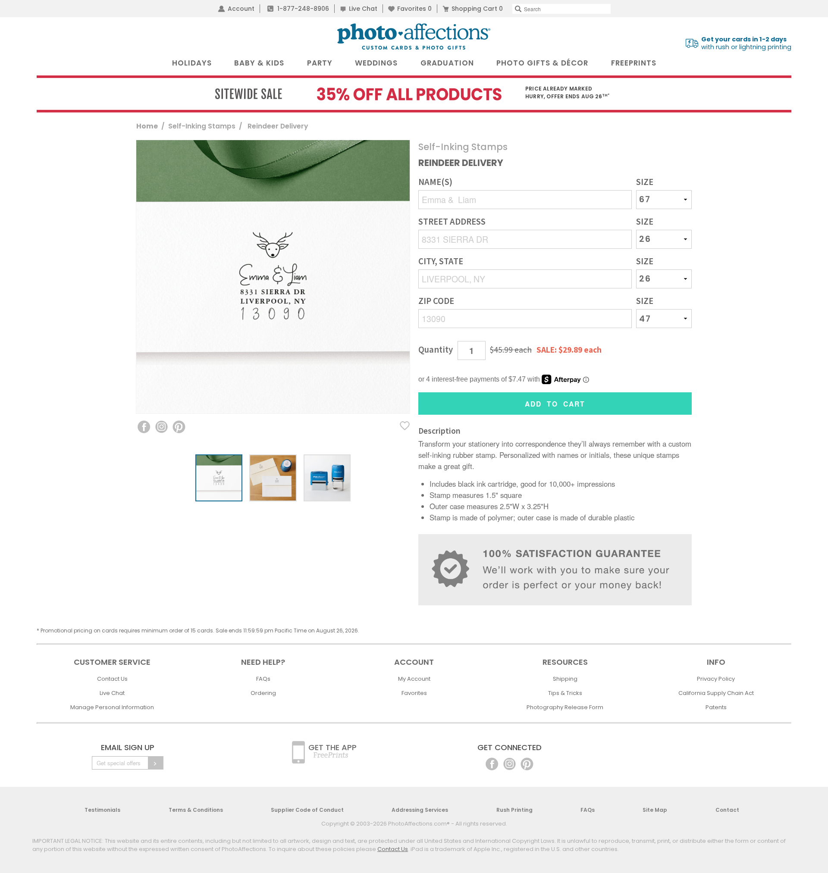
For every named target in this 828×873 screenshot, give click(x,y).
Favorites (414, 8)
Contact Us (112, 679)
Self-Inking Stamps (201, 126)
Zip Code (436, 301)
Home (147, 126)
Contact (727, 810)
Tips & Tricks (565, 693)
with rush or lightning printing (746, 43)
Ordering (263, 693)
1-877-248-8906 (303, 8)
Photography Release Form (565, 707)
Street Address (452, 222)
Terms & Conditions (196, 810)
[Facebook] (491, 763)
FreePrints (633, 63)
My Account (414, 679)
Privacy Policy (716, 679)
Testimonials (102, 810)
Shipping (565, 679)
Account (241, 8)
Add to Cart (555, 404)
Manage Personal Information (112, 707)
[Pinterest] (527, 763)
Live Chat (363, 8)
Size (644, 182)
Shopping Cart (477, 8)
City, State (440, 262)
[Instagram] (509, 763)
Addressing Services (420, 810)
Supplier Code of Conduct (307, 810)
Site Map (655, 810)
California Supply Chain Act (716, 693)
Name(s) (435, 182)
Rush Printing (514, 810)
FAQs (263, 679)
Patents (716, 707)
